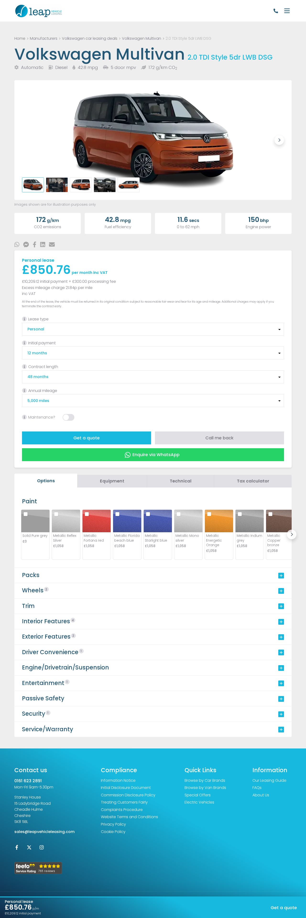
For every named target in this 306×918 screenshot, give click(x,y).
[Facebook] (17, 848)
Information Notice (118, 780)
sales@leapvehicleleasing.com (44, 831)
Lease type (38, 319)
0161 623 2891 (28, 781)
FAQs (257, 787)
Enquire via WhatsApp (156, 455)
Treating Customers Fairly (124, 802)
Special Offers (198, 795)
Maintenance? (41, 417)
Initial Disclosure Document (126, 787)
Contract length (43, 366)
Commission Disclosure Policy (128, 795)
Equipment (112, 481)
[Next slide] (279, 140)
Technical (180, 481)
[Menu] (287, 11)
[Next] (291, 534)
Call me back (219, 438)
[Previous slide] (27, 140)
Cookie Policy (113, 831)
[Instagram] (41, 848)
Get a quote (86, 438)
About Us (260, 795)
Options (46, 481)
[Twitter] (29, 848)
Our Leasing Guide (269, 780)
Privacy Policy (113, 824)
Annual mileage (42, 390)
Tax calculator (253, 481)
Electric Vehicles (199, 802)
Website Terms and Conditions (129, 817)
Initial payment (42, 343)
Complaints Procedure (122, 809)
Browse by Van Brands (205, 787)
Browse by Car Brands (205, 780)
